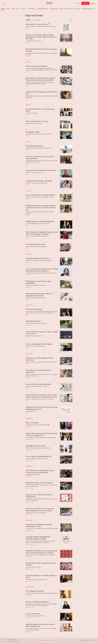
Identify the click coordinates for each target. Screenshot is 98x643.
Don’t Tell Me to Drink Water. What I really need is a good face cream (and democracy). (41, 396)
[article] (49, 27)
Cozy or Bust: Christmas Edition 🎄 (38, 456)
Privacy (7, 641)
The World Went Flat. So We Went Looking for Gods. (41, 50)
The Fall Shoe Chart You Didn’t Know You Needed (41, 564)
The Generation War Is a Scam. (37, 121)
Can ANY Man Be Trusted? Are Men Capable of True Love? (42, 333)
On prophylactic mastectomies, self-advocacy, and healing (41, 273)
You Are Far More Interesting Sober (39, 384)
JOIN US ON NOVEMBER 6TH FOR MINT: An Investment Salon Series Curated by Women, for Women (40, 541)
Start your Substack (46, 640)
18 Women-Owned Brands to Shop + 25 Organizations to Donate (39, 295)
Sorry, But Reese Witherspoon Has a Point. (41, 170)
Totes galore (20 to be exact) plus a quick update (38, 134)
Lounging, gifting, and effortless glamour (36, 458)
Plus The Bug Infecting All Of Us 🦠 (35, 616)
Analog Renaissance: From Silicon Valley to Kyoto (41, 576)
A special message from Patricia (37, 258)
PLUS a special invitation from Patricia (36, 285)
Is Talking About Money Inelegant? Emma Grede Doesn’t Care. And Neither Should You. (41, 207)
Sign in (93, 3)
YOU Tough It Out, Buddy (35, 591)
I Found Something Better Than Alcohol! (36, 386)
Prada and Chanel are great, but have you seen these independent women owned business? (39, 82)
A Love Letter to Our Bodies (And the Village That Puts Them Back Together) (42, 270)
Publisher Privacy (12, 639)
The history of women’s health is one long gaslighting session (42, 593)
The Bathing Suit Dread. (34, 146)
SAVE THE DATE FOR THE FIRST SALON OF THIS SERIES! (40, 555)
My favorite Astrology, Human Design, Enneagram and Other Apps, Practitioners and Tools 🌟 (41, 37)
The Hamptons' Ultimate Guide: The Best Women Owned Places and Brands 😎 (40, 79)
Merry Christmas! (32, 423)
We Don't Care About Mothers (36, 66)
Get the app (55, 640)
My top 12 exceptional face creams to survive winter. (39, 399)
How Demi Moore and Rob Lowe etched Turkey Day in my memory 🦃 (40, 471)
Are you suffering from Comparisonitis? (40, 195)
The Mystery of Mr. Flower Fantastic (35, 346)
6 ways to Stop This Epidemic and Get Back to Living (39, 197)
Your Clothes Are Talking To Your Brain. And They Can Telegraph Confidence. (42, 233)
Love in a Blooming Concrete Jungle (39, 344)
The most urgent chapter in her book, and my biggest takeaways (40, 212)
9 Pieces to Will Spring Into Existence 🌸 (36, 323)
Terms (11, 641)
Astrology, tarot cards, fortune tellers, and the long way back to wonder (42, 53)
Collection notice (16, 641)
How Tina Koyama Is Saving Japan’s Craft (36, 579)
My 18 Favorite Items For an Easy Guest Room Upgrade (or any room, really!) (40, 510)
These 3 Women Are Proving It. (34, 123)
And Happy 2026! (30, 411)
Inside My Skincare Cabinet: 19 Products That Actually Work (40, 625)
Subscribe (85, 3)
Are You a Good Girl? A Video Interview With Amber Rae (40, 157)
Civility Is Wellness (33, 614)
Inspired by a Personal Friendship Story (36, 512)
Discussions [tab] (37, 20)
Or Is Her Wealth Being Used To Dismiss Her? (38, 223)
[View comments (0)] (38, 30)
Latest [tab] (28, 20)
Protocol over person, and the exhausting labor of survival (41, 362)
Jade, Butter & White (33, 321)
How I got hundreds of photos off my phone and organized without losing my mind (41, 375)
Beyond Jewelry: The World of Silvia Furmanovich (39, 496)
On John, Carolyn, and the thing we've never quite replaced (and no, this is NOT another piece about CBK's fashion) (41, 312)
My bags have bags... (33, 132)
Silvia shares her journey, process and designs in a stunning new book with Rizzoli (41, 499)
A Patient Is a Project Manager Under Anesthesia (39, 359)
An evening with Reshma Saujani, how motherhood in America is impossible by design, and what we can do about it (41, 69)
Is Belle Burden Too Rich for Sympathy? (40, 221)
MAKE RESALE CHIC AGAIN (35, 446)
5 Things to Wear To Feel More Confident (36, 236)
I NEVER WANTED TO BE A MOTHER (39, 181)
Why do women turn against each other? (36, 246)
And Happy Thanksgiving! (32, 474)
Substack (82, 640)
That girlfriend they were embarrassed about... (40, 110)
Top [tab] (32, 20)
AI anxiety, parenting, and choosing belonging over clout (39, 525)
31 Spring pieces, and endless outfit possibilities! (38, 282)
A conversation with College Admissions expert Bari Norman (42, 528)
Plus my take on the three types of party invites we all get (41, 437)
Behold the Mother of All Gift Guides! (39, 483)
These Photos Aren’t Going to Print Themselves (38, 371)
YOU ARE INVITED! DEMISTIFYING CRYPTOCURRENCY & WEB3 (38, 538)
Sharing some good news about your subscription (39, 260)
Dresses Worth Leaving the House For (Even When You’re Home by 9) (42, 434)
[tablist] (33, 19)
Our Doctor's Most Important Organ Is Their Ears (42, 93)
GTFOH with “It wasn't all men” (34, 336)
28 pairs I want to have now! (33, 567)
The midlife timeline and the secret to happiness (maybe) (41, 26)
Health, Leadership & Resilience (37, 602)
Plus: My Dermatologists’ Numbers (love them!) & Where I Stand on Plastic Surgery (41, 629)
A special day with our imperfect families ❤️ (37, 425)
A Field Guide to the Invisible (33, 41)
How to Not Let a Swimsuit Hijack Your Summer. (38, 148)
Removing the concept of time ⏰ (38, 24)
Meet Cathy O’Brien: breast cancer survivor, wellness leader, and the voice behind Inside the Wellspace (41, 604)
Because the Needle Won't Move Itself (36, 297)
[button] (2, 8)
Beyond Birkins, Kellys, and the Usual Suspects (38, 448)
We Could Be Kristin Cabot (35, 244)
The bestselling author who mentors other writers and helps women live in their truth (41, 161)
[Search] (75, 3)
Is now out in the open (32, 113)
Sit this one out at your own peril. (34, 172)
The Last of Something (34, 309)
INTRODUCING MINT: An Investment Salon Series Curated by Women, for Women (41, 552)
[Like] (27, 429)
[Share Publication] (79, 3)
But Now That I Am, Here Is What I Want (36, 183)
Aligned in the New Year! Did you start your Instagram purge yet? (42, 408)
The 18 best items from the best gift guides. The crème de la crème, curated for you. (41, 485)
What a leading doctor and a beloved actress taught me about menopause (42, 96)
